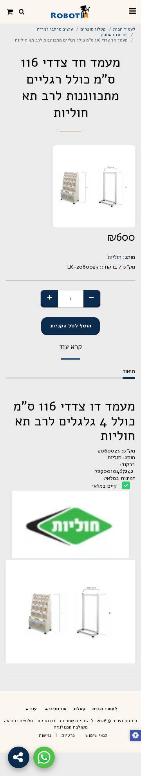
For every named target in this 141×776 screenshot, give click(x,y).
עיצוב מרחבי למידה (55, 29)
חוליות (114, 257)
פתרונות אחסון (114, 35)
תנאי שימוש (96, 735)
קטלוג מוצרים (93, 29)
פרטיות (68, 735)
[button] (132, 11)
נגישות (45, 735)
